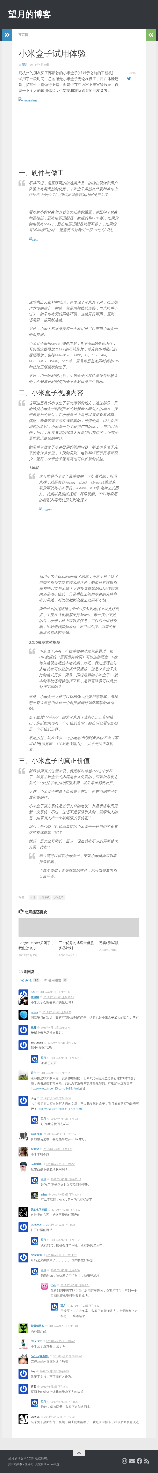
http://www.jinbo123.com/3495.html (55, 1088)
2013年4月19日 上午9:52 (62, 1042)
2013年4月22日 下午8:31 (60, 1224)
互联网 (23, 35)
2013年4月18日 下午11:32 (55, 992)
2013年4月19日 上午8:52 (56, 1012)
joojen (34, 1012)
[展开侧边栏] (7, 35)
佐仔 (33, 1072)
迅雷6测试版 (109, 943)
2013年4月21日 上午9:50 (60, 1164)
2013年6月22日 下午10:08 (59, 1416)
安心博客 (36, 1164)
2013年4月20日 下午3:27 (57, 1149)
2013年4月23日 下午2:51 (74, 1285)
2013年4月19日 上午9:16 (55, 1027)
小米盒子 (58, 897)
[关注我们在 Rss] (147, 1461)
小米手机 (45, 897)
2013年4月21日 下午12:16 (66, 1179)
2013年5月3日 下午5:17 (54, 1386)
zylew (44, 1194)
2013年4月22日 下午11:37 (61, 1255)
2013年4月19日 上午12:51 (58, 997)
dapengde (36, 1133)
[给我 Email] (132, 1461)
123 (33, 991)
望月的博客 (29, 14)
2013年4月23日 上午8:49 (65, 1270)
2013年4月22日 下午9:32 (65, 1240)
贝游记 (35, 1149)
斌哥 (33, 1027)
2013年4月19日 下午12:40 (55, 1098)
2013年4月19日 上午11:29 (56, 1073)
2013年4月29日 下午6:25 (54, 1371)
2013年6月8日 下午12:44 (66, 1194)
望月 (25, 64)
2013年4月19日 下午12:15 (66, 1058)
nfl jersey (36, 1341)
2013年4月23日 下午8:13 (84, 1305)
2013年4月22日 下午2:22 (65, 1209)
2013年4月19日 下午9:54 (61, 1134)
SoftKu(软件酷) (40, 1356)
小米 (33, 897)
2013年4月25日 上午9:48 (60, 1341)
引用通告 (57, 980)
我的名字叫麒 (39, 1209)
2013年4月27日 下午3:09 (67, 1356)
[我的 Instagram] (125, 1461)
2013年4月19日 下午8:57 (65, 1118)
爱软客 (35, 997)
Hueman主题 (51, 1464)
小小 (53, 1285)
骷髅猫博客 (37, 1325)
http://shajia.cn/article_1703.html (60, 1109)
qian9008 (36, 1224)
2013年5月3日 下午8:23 (64, 1401)
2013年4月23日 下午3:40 (63, 1326)
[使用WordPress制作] (21, 1464)
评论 (31, 980)
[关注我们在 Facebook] (139, 1461)
